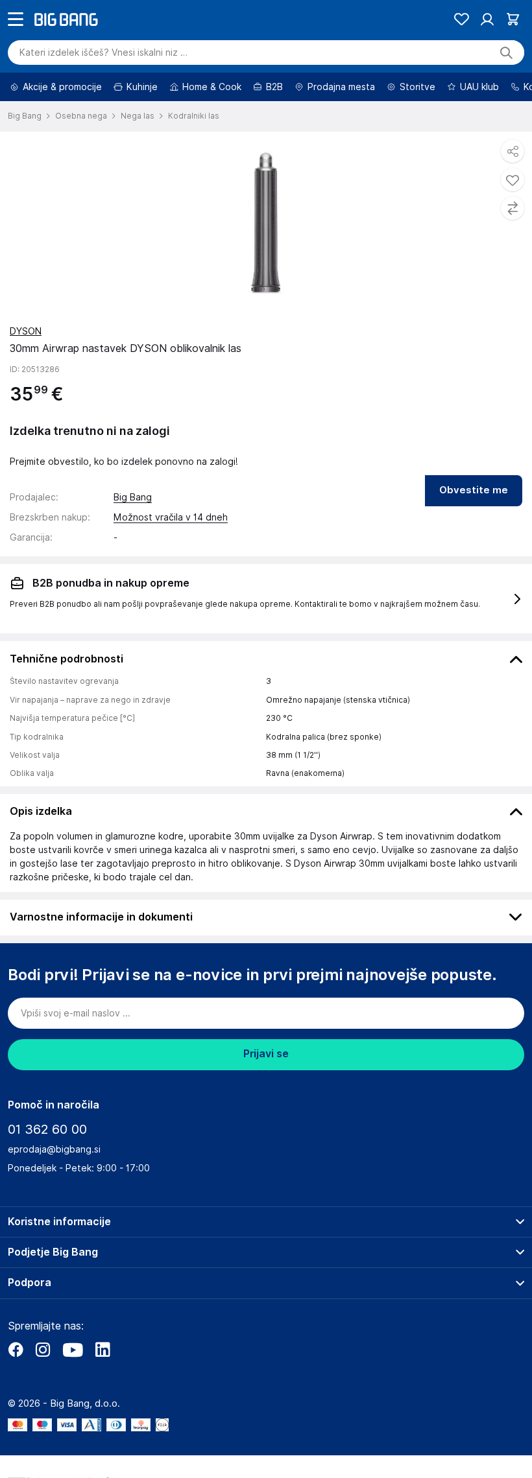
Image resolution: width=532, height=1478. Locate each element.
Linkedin (102, 1386)
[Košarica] (513, 55)
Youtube (72, 1386)
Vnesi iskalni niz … (103, 89)
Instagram (43, 1386)
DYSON (26, 367)
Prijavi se (266, 1090)
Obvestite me (473, 526)
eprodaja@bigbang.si (54, 1185)
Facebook (15, 1386)
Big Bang (133, 533)
